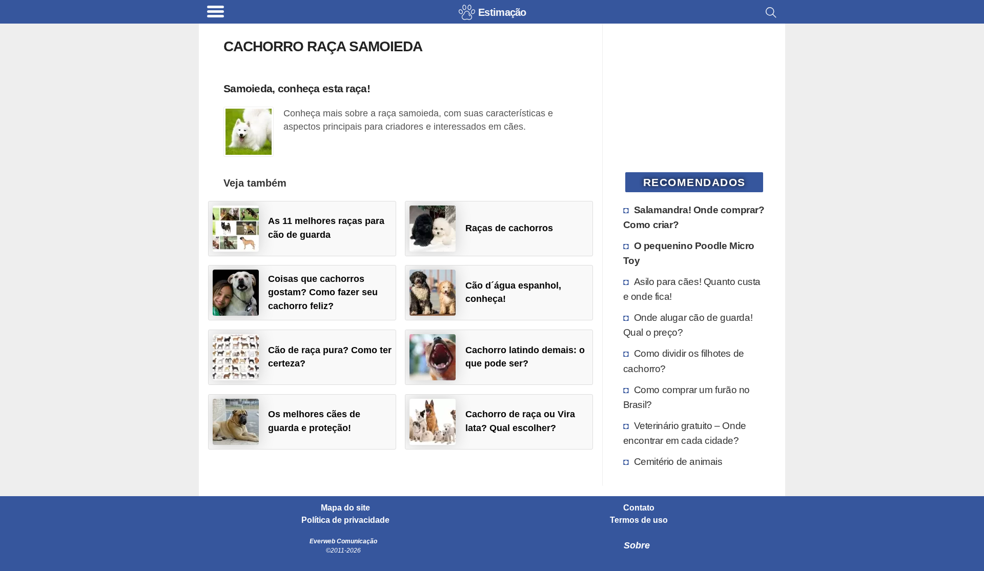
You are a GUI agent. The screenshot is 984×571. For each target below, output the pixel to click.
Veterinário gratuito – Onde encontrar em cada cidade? (684, 433)
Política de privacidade (345, 520)
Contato (638, 508)
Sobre (637, 545)
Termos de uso (639, 520)
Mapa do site (345, 508)
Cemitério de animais (678, 461)
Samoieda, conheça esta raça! (296, 88)
